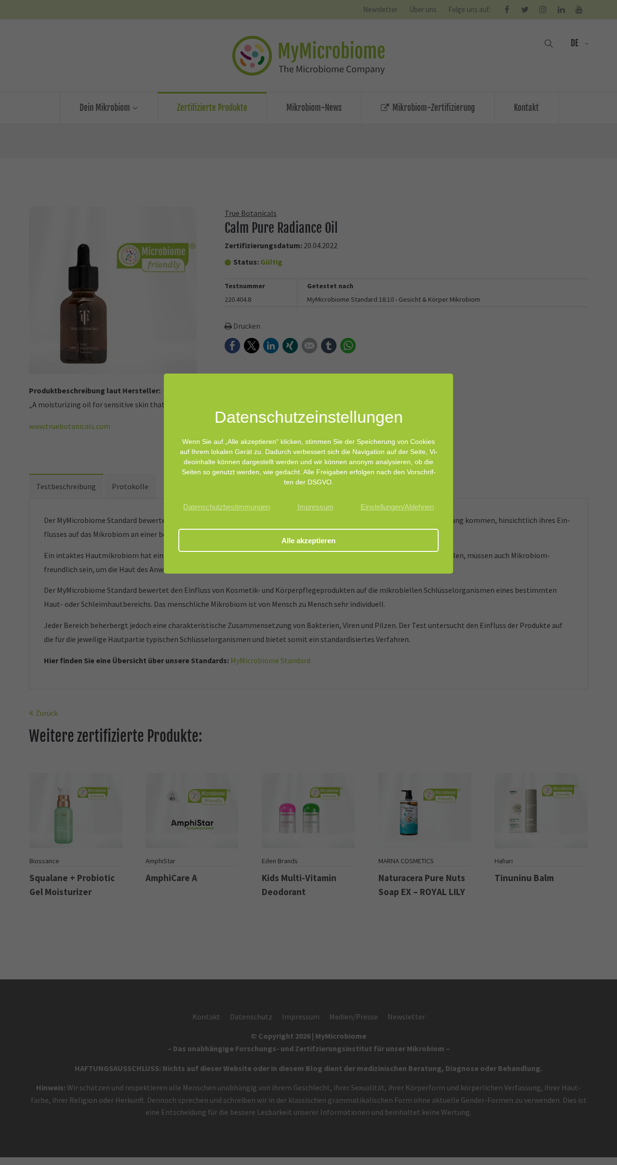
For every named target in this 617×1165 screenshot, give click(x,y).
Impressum (315, 507)
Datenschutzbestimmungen (226, 507)
